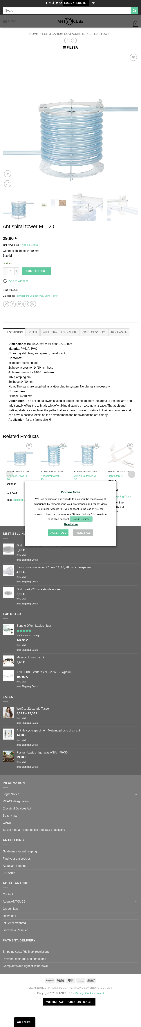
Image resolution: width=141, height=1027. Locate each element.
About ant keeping (14, 865)
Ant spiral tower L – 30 (52, 477)
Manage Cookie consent (89, 993)
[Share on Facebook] (13, 304)
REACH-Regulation (16, 801)
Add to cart (36, 271)
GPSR (7, 822)
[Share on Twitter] (20, 304)
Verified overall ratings (28, 635)
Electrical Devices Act (17, 808)
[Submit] (134, 10)
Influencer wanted (14, 923)
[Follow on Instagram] (50, 3)
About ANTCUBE (14, 901)
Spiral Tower (100, 33)
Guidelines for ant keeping (20, 851)
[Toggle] (136, 794)
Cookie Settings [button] (81, 519)
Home (33, 33)
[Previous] (10, 120)
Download (9, 915)
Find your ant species (17, 858)
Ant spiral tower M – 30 (86, 477)
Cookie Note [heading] (70, 492)
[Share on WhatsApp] (6, 304)
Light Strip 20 (115, 475)
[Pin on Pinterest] (33, 304)
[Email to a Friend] (26, 304)
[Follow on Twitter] (57, 3)
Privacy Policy (58, 988)
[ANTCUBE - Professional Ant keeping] (70, 21)
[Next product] (67, 40)
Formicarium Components (63, 33)
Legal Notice (11, 794)
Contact (8, 894)
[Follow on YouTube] (60, 3)
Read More (71, 524)
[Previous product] (74, 40)
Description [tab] (14, 332)
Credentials (10, 908)
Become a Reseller (15, 930)
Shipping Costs (29, 244)
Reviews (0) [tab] (118, 332)
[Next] (131, 120)
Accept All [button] (58, 532)
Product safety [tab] (93, 332)
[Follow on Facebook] (46, 3)
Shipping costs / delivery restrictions (26, 951)
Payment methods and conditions (24, 958)
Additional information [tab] (59, 332)
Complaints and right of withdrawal (25, 966)
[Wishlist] (92, 3)
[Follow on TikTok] (53, 3)
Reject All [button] (83, 532)
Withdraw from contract (69, 1002)
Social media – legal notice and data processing (34, 829)
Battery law (10, 815)
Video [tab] (33, 332)
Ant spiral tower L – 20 (18, 477)
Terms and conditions (84, 988)
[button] (76, 3)
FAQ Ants (9, 872)
